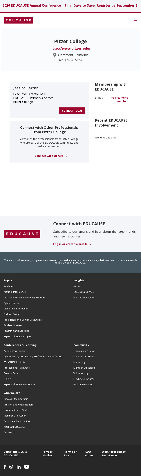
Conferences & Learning (20, 345)
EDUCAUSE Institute (14, 362)
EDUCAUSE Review (83, 298)
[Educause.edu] (22, 234)
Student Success (13, 326)
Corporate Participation (17, 422)
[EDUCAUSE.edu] (18, 20)
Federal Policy (11, 314)
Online (7, 379)
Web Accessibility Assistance (113, 454)
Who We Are (12, 393)
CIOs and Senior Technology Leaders (24, 298)
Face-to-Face (11, 374)
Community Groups (84, 351)
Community (81, 345)
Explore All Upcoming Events (19, 385)
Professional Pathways (17, 368)
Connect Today (72, 110)
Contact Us (10, 433)
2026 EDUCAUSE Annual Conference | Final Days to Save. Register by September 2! (71, 6)
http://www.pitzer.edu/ (70, 49)
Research (78, 287)
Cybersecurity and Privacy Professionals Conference (33, 357)
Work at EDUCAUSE (14, 427)
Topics (8, 280)
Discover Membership (16, 399)
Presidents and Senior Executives (23, 320)
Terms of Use (70, 454)
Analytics (9, 287)
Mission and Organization (18, 405)
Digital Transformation (16, 309)
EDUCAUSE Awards (84, 379)
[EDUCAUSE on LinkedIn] (19, 467)
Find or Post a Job (83, 385)
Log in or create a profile (70, 244)
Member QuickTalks (84, 368)
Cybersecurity (11, 303)
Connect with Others (49, 156)
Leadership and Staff (16, 410)
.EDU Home (89, 454)
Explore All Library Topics (18, 337)
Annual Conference (15, 351)
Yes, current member (119, 100)
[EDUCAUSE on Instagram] (11, 467)
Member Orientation (15, 416)
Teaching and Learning (16, 331)
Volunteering (80, 374)
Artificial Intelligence (15, 292)
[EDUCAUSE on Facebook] (5, 467)
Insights (79, 280)
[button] (135, 20)
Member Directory (83, 357)
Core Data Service (83, 292)
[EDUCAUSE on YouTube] (26, 467)
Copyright (10, 452)
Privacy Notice (47, 454)
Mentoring (79, 362)
